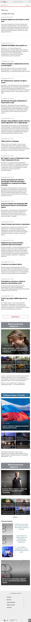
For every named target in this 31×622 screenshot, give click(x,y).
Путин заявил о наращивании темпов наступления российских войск (21, 549)
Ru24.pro (9, 597)
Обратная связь (11, 605)
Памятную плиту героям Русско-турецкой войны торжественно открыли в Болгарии (21, 526)
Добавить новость (16, 593)
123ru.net (12, 620)
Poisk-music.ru (4, 355)
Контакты (9, 607)
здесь (10, 456)
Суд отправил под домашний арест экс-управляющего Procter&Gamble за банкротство (21, 539)
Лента (4, 10)
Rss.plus (3, 431)
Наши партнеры (11, 602)
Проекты (9, 599)
